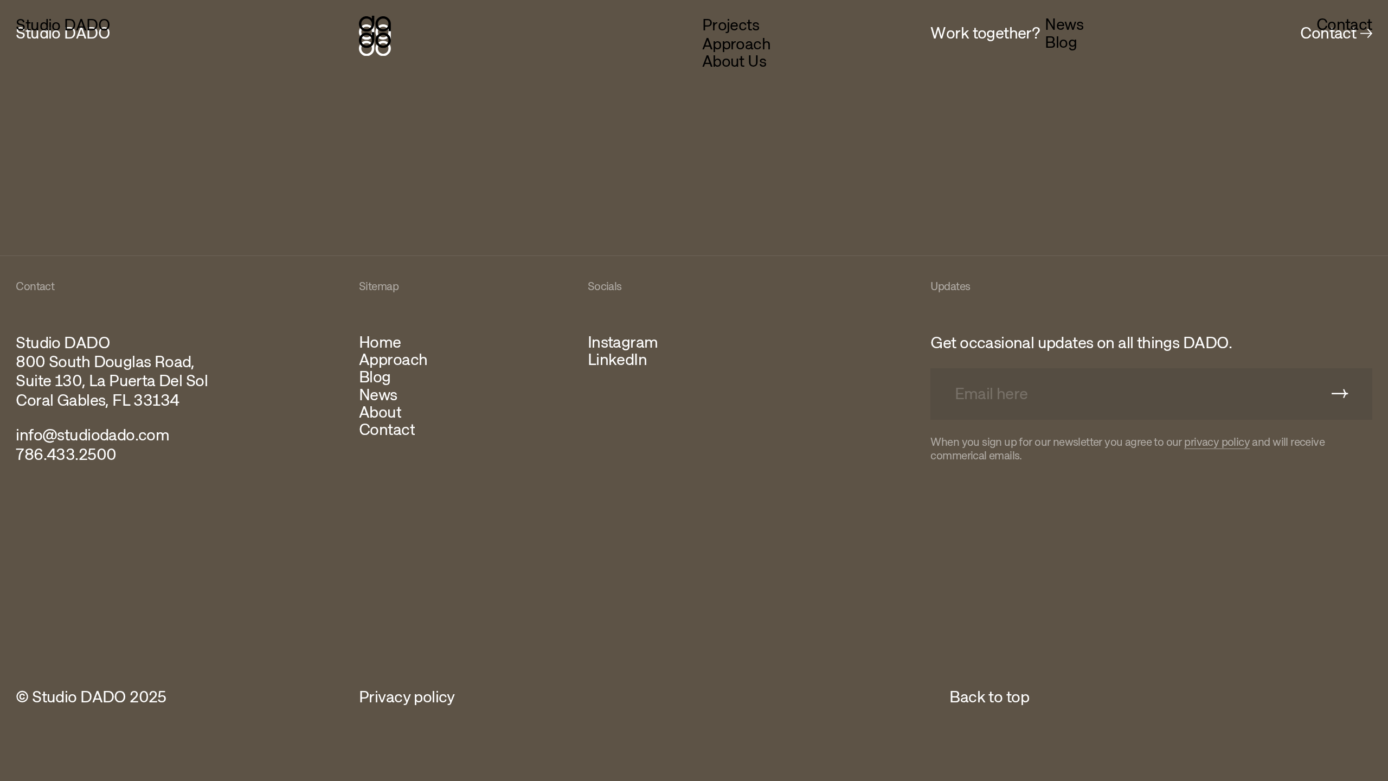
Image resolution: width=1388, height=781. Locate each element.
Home (380, 342)
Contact (1344, 24)
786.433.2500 (66, 454)
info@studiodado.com (92, 435)
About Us (734, 61)
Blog (1061, 42)
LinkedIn (617, 359)
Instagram (623, 342)
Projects (730, 25)
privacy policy (1217, 442)
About (380, 412)
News (1064, 24)
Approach (736, 44)
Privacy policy (407, 697)
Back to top (989, 697)
